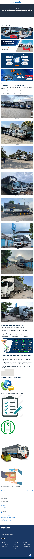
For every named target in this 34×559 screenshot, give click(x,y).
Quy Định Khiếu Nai (4, 548)
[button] (32, 2)
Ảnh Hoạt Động (3, 507)
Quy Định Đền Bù (4, 546)
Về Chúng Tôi (3, 505)
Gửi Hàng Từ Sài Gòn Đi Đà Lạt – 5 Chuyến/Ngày (8, 517)
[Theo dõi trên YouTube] (4, 538)
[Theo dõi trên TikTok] (3, 538)
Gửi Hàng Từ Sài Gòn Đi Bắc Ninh (6, 520)
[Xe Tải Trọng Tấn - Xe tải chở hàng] (17, 2)
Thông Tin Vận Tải (17, 8)
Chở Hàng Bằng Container (16, 548)
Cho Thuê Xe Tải (15, 546)
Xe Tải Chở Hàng (15, 544)
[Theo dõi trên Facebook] (1, 538)
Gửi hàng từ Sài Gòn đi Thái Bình (6, 515)
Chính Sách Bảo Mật (5, 544)
